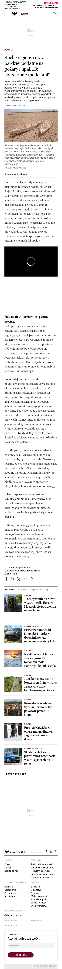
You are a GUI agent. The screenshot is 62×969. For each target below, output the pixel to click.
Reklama (8, 886)
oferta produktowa (14, 926)
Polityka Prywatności (41, 864)
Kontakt (8, 867)
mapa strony (10, 921)
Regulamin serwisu (40, 871)
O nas (7, 864)
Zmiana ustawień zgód (42, 867)
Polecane (22, 589)
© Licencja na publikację (17, 567)
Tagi (46, 589)
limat (24, 14)
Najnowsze (36, 589)
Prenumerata (11, 893)
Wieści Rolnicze (38, 902)
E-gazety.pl (36, 890)
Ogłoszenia (10, 890)
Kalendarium (37, 921)
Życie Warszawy (39, 906)
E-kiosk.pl (35, 886)
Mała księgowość (39, 896)
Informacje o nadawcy (42, 874)
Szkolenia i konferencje (16, 915)
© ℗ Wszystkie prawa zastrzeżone (22, 570)
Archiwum (9, 896)
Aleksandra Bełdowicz (16, 174)
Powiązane (9, 589)
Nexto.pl (35, 893)
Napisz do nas (11, 871)
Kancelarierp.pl (38, 899)
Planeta (8, 50)
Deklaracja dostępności (42, 877)
